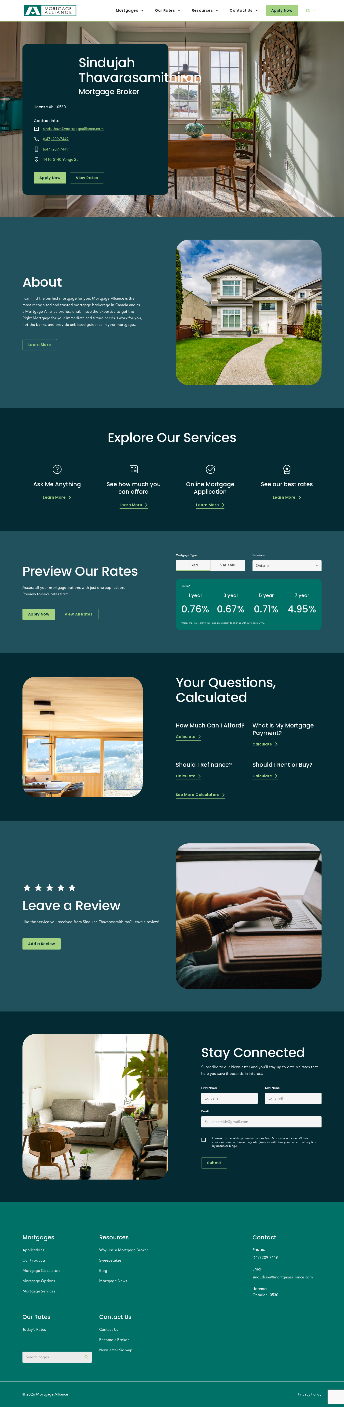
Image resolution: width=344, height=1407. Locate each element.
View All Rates (78, 614)
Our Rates (165, 10)
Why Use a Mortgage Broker (123, 1250)
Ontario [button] (262, 566)
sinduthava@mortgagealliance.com (73, 129)
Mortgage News (113, 1281)
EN (308, 10)
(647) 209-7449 (56, 139)
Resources (202, 10)
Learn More (39, 344)
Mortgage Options (38, 1281)
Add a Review (41, 943)
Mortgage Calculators (41, 1271)
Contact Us (241, 10)
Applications (33, 1250)
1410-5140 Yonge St (60, 159)
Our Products (34, 1260)
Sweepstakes (110, 1260)
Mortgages (127, 10)
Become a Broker (114, 1340)
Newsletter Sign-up (116, 1350)
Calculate (185, 736)
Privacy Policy (310, 1394)
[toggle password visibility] (86, 1357)
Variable (227, 565)
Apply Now (282, 10)
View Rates (87, 177)
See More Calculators (197, 794)
